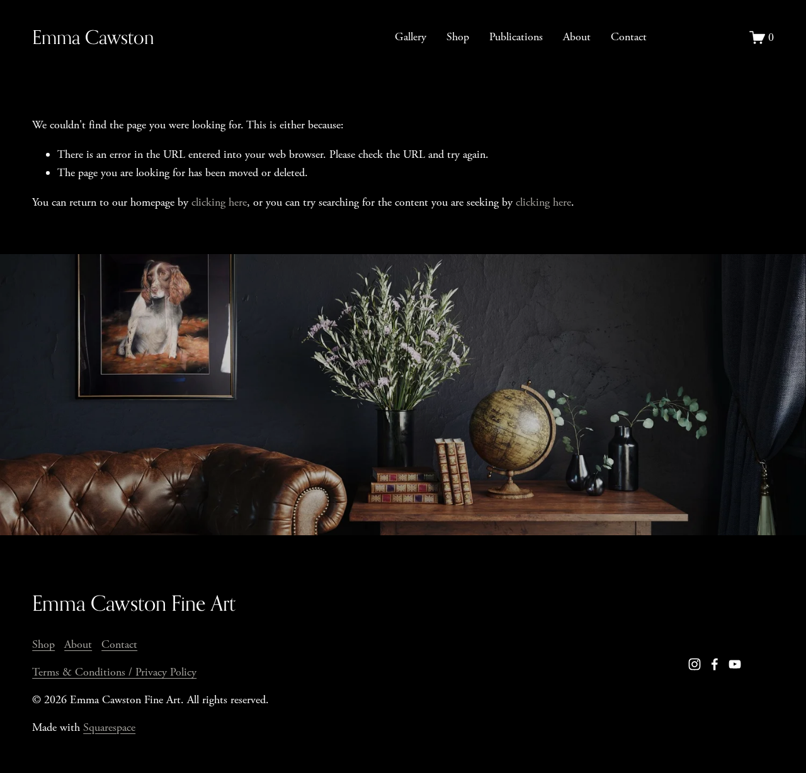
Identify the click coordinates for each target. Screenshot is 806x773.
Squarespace (109, 727)
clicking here (219, 202)
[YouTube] (735, 664)
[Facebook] (714, 664)
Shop (457, 37)
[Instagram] (694, 664)
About (577, 37)
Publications (516, 37)
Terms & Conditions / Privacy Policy (114, 672)
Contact (629, 37)
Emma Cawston (93, 37)
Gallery (410, 37)
